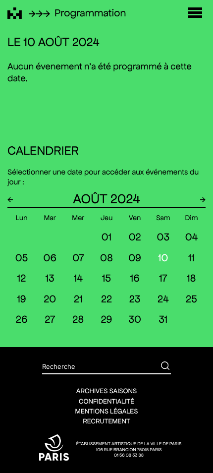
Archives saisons (106, 391)
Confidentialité (106, 401)
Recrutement (106, 421)
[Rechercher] (158, 366)
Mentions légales (106, 411)
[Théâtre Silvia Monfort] (14, 13)
